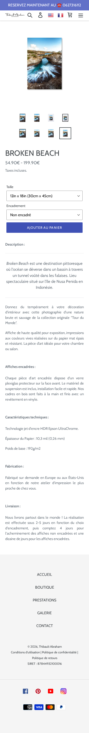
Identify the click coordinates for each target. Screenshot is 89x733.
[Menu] (80, 15)
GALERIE (44, 613)
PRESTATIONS (44, 600)
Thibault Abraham (50, 646)
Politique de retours (44, 658)
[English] (49, 15)
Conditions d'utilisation (25, 652)
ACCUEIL (44, 574)
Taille (9, 187)
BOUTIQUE (44, 587)
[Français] (60, 15)
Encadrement (15, 206)
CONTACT (44, 625)
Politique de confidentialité (59, 652)
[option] (22, 118)
